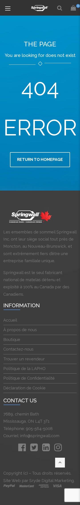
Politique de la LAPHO (24, 368)
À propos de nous (20, 329)
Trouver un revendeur (24, 359)
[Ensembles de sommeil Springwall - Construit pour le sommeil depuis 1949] (40, 7)
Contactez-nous (18, 349)
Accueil (10, 320)
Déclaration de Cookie (24, 388)
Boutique (11, 339)
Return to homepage (40, 159)
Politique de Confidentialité (29, 378)
